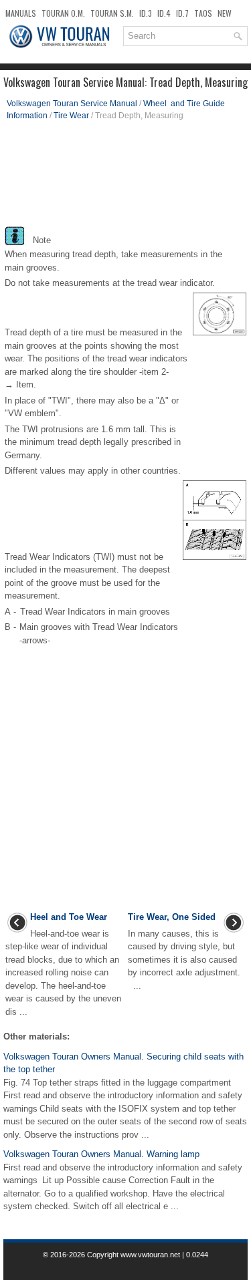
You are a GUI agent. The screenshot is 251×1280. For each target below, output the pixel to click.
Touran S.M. (112, 13)
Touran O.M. (63, 13)
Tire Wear (71, 115)
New (225, 13)
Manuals (20, 13)
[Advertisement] (125, 178)
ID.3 (145, 13)
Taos (203, 13)
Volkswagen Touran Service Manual (72, 103)
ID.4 (164, 13)
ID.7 (182, 13)
